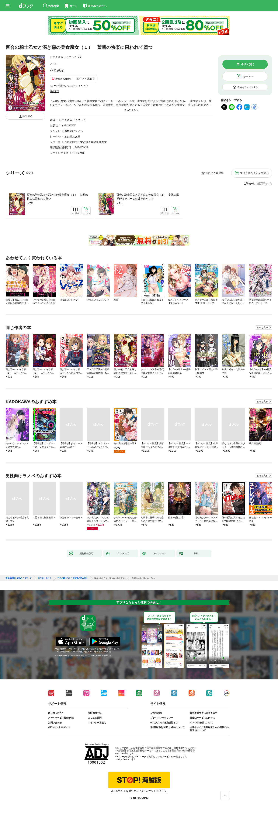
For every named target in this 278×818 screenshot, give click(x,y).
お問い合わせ (55, 722)
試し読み (28, 116)
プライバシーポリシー (161, 717)
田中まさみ (56, 57)
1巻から (249, 183)
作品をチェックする (247, 87)
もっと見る (262, 327)
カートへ (248, 76)
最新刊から (264, 183)
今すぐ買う (248, 64)
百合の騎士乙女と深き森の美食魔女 (85, 141)
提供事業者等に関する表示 (203, 712)
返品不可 (54, 91)
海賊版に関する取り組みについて (167, 727)
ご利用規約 (156, 712)
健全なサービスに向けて (202, 717)
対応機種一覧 (95, 712)
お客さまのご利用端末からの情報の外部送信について (209, 729)
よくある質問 (95, 717)
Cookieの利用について (202, 722)
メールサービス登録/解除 (61, 717)
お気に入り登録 (214, 173)
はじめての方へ (56, 712)
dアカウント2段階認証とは (164, 722)
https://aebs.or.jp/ (126, 759)
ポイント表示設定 (97, 722)
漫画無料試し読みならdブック (18, 578)
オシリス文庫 (72, 136)
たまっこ (71, 57)
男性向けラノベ (73, 130)
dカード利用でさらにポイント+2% (67, 85)
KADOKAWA (69, 125)
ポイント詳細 (84, 78)
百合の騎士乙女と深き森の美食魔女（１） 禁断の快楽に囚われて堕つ (57, 196)
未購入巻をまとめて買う (254, 173)
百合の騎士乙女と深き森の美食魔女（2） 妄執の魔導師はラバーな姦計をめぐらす (147, 196)
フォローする (79, 57)
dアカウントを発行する (125, 790)
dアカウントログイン (59, 727)
